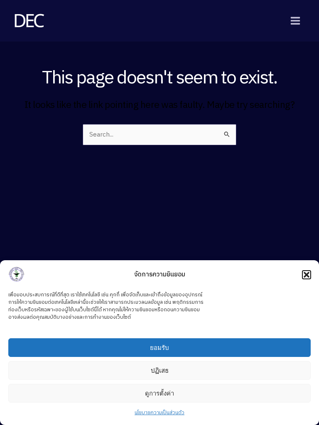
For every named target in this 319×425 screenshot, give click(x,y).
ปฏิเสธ (160, 370)
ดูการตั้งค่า (159, 393)
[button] (306, 275)
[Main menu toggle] (295, 20)
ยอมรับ (159, 348)
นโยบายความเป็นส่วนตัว (159, 413)
